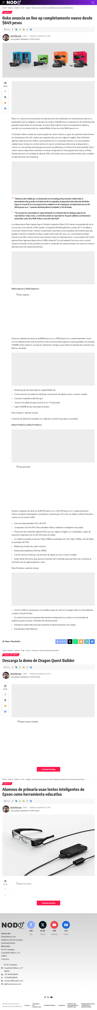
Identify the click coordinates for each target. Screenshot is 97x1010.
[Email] (23, 29)
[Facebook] (31, 928)
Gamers (6, 654)
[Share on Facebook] (12, 29)
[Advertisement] (53, 97)
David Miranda (15, 36)
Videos (15, 654)
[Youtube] (54, 928)
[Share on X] (16, 29)
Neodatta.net (17, 1006)
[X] (42, 928)
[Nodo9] (13, 2)
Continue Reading (48, 769)
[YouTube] (51, 997)
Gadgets (7, 12)
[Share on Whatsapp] (20, 29)
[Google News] (66, 928)
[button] (4, 2)
